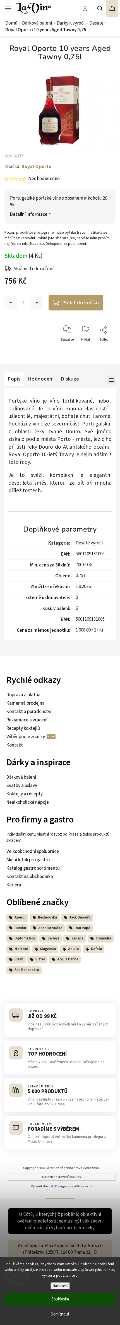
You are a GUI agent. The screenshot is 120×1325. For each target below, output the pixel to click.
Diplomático (25, 938)
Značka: (27, 166)
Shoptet (47, 1186)
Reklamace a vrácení (26, 720)
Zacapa (77, 938)
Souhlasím (60, 1299)
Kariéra (13, 885)
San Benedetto (27, 969)
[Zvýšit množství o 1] (37, 302)
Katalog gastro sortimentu (33, 868)
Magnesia (48, 948)
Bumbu (20, 928)
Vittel (40, 959)
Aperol (20, 917)
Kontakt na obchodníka (29, 876)
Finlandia (103, 938)
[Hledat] (100, 8)
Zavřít (105, 349)
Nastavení (60, 1285)
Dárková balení (21, 777)
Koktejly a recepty (24, 794)
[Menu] (8, 7)
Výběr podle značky (26, 736)
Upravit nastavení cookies (61, 1177)
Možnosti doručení (33, 269)
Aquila (73, 948)
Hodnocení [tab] (41, 378)
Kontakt (14, 745)
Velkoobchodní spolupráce (32, 851)
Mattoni (21, 948)
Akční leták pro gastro (28, 860)
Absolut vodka (50, 928)
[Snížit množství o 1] (10, 302)
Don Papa (82, 928)
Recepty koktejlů (23, 728)
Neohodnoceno (44, 178)
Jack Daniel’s (80, 917)
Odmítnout (60, 1314)
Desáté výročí (89, 543)
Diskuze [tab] (70, 378)
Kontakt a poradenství (28, 711)
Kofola (96, 948)
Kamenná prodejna (25, 703)
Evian (19, 959)
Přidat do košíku (80, 302)
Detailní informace (28, 214)
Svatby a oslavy (21, 785)
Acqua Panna (67, 959)
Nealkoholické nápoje (27, 802)
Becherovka (47, 917)
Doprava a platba (23, 695)
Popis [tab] (14, 378)
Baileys (53, 938)
